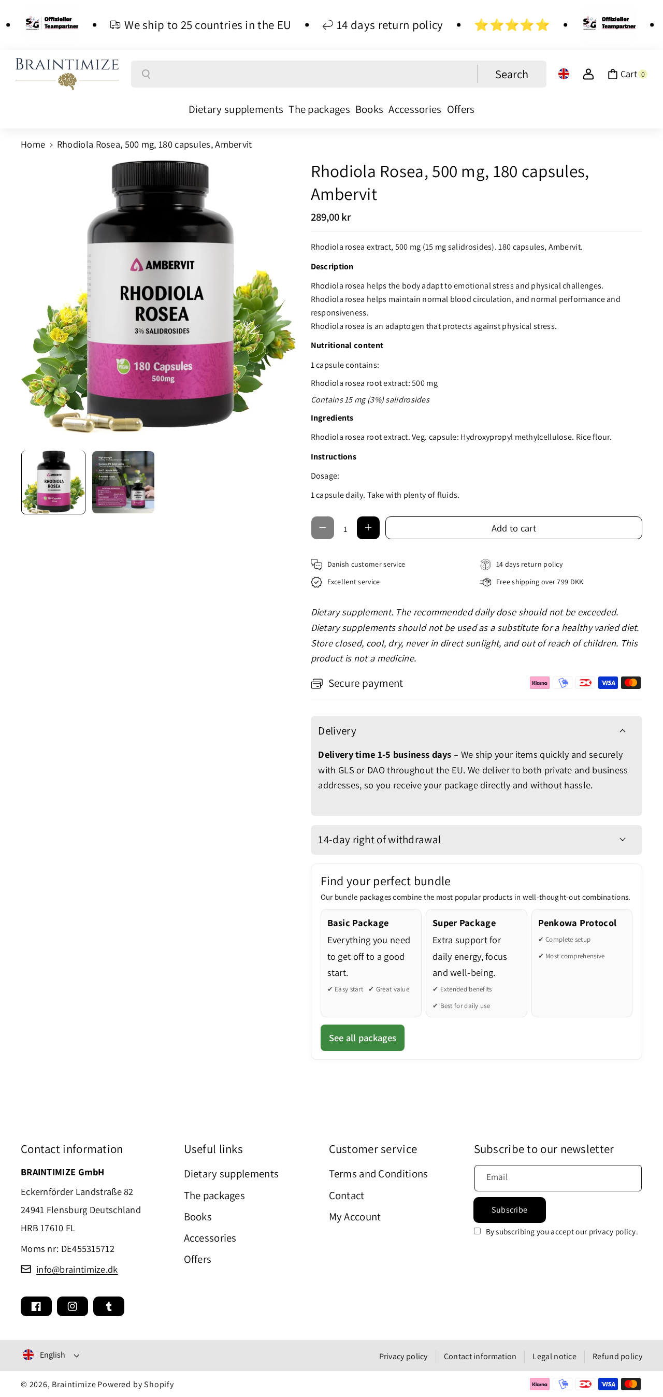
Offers (198, 1259)
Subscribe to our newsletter (544, 1149)
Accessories (210, 1238)
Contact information (72, 1149)
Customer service (373, 1149)
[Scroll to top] (639, 1363)
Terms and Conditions (378, 1173)
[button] (627, 74)
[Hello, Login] (588, 74)
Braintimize (74, 1384)
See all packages (363, 1037)
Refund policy (617, 1356)
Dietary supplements (231, 1173)
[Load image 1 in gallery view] (53, 482)
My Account (355, 1216)
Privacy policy (403, 1356)
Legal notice (554, 1356)
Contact (347, 1195)
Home (33, 144)
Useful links (213, 1149)
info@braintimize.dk (77, 1269)
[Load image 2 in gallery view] (123, 482)
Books (198, 1216)
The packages (215, 1195)
